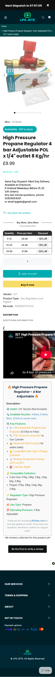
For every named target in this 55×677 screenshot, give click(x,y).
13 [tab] (40, 112)
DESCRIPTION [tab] (10, 314)
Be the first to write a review (27, 549)
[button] (27, 547)
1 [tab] (14, 112)
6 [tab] (25, 112)
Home (4, 26)
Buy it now (27, 285)
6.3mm (44, 414)
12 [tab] (38, 112)
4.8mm (35, 414)
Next (50, 75)
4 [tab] (21, 112)
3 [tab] (19, 112)
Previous (4, 75)
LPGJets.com (38, 520)
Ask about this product (19, 213)
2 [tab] (17, 112)
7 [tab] (27, 112)
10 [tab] (34, 112)
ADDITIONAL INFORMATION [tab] (18, 320)
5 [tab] (23, 112)
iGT (15, 294)
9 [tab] (32, 112)
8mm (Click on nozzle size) (21, 418)
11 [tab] (36, 112)
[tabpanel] (27, 73)
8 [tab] (29, 112)
